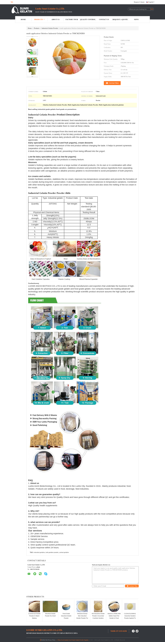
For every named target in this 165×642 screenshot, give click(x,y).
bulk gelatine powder (52, 552)
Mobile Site (44, 640)
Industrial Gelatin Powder (50, 28)
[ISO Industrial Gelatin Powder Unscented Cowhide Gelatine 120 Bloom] (98, 606)
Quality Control (88, 19)
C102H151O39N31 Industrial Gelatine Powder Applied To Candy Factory (130, 617)
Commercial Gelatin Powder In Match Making (34, 616)
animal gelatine (64, 552)
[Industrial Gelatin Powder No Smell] (50, 606)
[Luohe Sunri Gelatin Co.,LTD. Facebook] (133, 631)
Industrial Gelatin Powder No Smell (50, 615)
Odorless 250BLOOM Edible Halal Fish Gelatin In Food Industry (114, 617)
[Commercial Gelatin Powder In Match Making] (34, 606)
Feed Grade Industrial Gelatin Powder (66, 616)
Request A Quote (139, 2)
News (136, 19)
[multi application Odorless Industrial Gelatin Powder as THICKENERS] (32, 42)
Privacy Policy (51, 640)
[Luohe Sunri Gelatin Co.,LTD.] (23, 10)
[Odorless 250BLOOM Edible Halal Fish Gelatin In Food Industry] (114, 606)
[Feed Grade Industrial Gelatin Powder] (66, 606)
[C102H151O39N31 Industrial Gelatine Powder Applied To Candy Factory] (130, 606)
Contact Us (104, 19)
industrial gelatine (39, 552)
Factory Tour (72, 19)
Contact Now (114, 83)
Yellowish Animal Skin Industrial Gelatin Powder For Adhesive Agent (82, 617)
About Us (55, 19)
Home (23, 19)
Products (38, 19)
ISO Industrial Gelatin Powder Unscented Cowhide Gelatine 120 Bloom (98, 617)
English (150, 2)
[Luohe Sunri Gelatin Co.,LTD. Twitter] (137, 631)
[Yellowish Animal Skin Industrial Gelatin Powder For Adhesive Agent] (82, 606)
